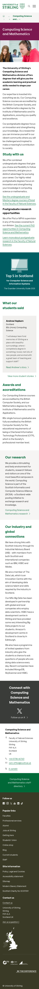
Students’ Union (10, 840)
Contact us (7, 903)
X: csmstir (13, 769)
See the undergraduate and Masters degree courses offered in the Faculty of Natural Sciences (19, 200)
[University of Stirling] (14, 6)
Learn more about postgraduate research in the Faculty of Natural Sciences (19, 241)
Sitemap (6, 881)
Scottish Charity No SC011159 (15, 891)
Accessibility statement (13, 876)
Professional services (12, 820)
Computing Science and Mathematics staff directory (19, 783)
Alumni (6, 825)
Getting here (8, 835)
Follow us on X (18, 717)
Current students (10, 855)
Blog (4, 850)
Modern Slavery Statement (14, 886)
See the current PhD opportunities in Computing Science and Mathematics (19, 229)
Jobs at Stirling (9, 830)
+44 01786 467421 (16, 759)
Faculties (7, 816)
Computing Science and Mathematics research (17, 512)
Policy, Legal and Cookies (14, 871)
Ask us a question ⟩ (11, 922)
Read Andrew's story (16, 367)
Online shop (8, 845)
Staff (5, 859)
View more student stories (21, 376)
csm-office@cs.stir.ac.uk (20, 763)
